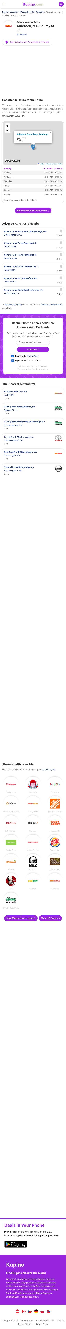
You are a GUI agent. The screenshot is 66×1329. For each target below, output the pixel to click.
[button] (27, 42)
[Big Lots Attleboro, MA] (33, 823)
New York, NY (56, 305)
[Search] (61, 4)
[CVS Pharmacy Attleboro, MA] (11, 823)
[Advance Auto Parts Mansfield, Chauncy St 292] (33, 280)
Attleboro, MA (48, 769)
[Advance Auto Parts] (8, 27)
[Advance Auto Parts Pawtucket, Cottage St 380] (33, 245)
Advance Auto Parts (13, 305)
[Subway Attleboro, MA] (33, 881)
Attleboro (40, 12)
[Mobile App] (16, 1244)
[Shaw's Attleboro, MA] (11, 862)
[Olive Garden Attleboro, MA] (55, 862)
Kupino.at (17, 1311)
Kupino (5, 12)
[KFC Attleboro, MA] (11, 881)
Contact (60, 1320)
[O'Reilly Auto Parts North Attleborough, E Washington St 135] (33, 425)
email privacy (41, 366)
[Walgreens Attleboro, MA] (11, 785)
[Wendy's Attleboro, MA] (33, 785)
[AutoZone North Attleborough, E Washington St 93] (33, 455)
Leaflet (41, 164)
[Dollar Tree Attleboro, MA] (11, 843)
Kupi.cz (30, 1311)
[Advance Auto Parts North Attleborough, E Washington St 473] (33, 233)
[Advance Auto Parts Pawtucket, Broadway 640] (33, 257)
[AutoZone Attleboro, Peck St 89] (33, 395)
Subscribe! (32, 349)
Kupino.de (36, 1311)
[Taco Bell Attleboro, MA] (33, 862)
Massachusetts (27, 12)
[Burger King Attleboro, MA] (55, 843)
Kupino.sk (48, 1311)
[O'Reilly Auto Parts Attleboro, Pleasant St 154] (33, 410)
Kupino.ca (23, 1311)
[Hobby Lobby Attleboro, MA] (55, 823)
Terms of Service (25, 1324)
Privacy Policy (32, 356)
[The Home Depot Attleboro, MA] (55, 804)
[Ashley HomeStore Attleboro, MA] (11, 804)
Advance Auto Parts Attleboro (32, 134)
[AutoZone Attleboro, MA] (55, 881)
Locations (14, 12)
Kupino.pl (42, 1311)
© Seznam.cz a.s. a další (54, 164)
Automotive (22, 34)
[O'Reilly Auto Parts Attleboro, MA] (11, 900)
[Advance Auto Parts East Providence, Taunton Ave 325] (33, 292)
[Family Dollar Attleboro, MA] (33, 804)
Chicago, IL (45, 305)
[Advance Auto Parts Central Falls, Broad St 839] (33, 268)
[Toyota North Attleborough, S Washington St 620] (33, 440)
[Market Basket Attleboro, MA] (33, 843)
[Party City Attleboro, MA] (55, 785)
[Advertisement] (33, 72)
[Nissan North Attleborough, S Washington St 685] (33, 470)
